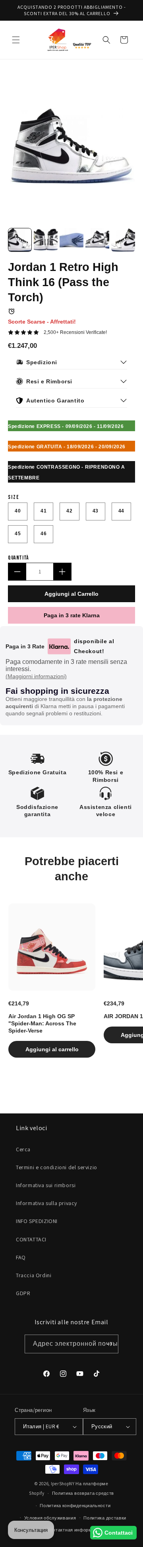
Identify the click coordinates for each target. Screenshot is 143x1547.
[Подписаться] (109, 1344)
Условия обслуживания (50, 1518)
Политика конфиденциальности (75, 1505)
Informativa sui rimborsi (45, 1185)
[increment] (62, 571)
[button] (16, 40)
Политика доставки (104, 1518)
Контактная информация (75, 1530)
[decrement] (17, 571)
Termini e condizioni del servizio (56, 1167)
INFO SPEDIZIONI (37, 1221)
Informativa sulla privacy (46, 1203)
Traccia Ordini (33, 1275)
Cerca (23, 1149)
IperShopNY (63, 1483)
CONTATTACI (31, 1239)
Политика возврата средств (83, 1493)
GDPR (23, 1293)
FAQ (21, 1257)
